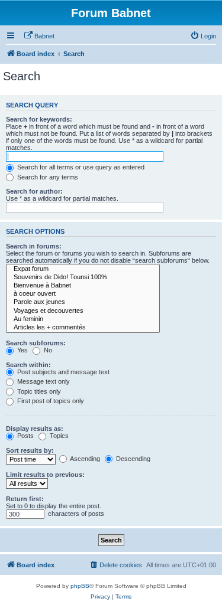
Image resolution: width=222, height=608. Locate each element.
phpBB (79, 586)
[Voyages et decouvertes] (83, 311)
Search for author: (34, 191)
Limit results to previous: (45, 474)
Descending (132, 458)
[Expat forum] (83, 269)
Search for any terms (46, 177)
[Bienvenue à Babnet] (83, 286)
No (47, 350)
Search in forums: (34, 246)
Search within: (28, 364)
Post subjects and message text (62, 371)
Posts (24, 435)
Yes (21, 350)
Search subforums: (36, 343)
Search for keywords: (39, 119)
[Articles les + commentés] (83, 327)
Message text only (42, 381)
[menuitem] (39, 36)
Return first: (25, 498)
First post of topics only (49, 400)
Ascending (84, 458)
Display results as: (34, 428)
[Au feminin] (83, 319)
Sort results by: (30, 450)
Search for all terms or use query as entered (79, 167)
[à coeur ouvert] (83, 294)
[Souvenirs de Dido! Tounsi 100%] (83, 277)
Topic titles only (38, 391)
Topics (58, 435)
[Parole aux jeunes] (83, 302)
